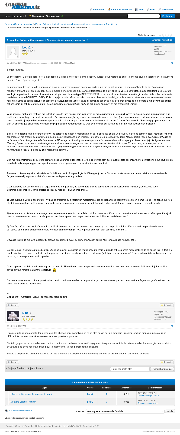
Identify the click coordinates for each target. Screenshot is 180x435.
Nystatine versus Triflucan (22, 401)
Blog (152, 9)
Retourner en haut (44, 426)
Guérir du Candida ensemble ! (19, 24)
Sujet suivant (34, 368)
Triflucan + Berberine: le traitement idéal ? (30, 394)
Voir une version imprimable (20, 410)
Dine (25, 312)
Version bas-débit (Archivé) (68, 426)
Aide (141, 9)
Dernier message (145, 395)
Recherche (98, 9)
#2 (172, 326)
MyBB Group (35, 431)
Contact (9, 426)
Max (72, 63)
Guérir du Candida (24, 426)
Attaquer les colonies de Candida (98, 24)
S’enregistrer (53, 16)
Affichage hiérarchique (162, 40)
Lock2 (26, 47)
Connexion (38, 16)
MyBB (14, 431)
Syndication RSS (91, 426)
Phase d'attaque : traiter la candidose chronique (58, 24)
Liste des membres (121, 9)
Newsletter (167, 9)
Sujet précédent (16, 368)
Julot (155, 403)
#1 (172, 63)
